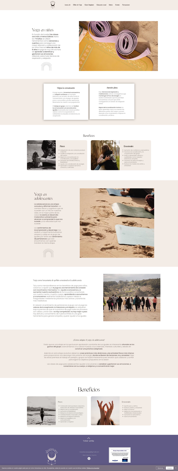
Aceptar (169, 468)
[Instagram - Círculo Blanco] (89, 458)
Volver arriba (88, 441)
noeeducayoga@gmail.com (89, 452)
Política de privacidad (93, 468)
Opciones (160, 468)
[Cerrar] (176, 468)
